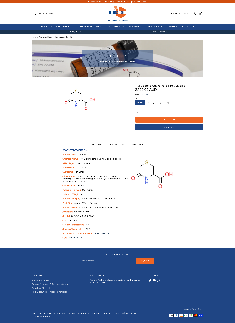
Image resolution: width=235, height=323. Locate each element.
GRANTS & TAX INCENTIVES (127, 27)
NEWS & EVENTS (155, 27)
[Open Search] (34, 13)
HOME (44, 27)
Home (34, 37)
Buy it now (169, 127)
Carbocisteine (145, 94)
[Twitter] (149, 280)
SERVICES (85, 27)
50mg (140, 102)
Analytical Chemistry (42, 288)
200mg (151, 102)
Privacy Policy (75, 32)
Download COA (101, 233)
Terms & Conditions (160, 32)
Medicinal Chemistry (41, 281)
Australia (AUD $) (178, 13)
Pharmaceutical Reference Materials (49, 292)
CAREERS (172, 27)
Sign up (145, 261)
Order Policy (137, 144)
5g (167, 102)
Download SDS (75, 238)
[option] (75, 32)
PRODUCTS (102, 27)
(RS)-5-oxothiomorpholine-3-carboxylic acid (55, 37)
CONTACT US (187, 27)
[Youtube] (154, 280)
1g (160, 102)
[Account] (194, 13)
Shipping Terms (117, 144)
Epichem (48, 316)
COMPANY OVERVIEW (62, 27)
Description (97, 144)
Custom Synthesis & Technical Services (51, 284)
